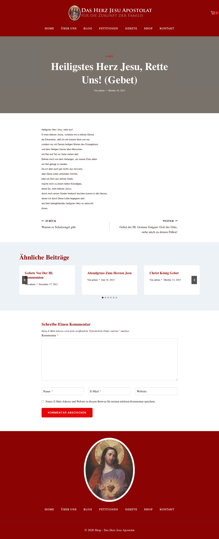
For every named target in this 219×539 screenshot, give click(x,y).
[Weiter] (194, 280)
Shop (148, 28)
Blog (87, 28)
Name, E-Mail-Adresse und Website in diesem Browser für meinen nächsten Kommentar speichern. (100, 401)
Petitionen (108, 28)
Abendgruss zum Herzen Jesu (109, 272)
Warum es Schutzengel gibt (59, 224)
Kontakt (167, 28)
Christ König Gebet (164, 272)
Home (49, 28)
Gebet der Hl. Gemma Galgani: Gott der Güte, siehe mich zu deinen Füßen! (148, 226)
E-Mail (95, 391)
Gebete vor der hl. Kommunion (39, 275)
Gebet (109, 56)
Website (142, 391)
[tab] (103, 297)
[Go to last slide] (25, 280)
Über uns (69, 28)
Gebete (131, 28)
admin (102, 90)
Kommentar (50, 335)
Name (48, 391)
